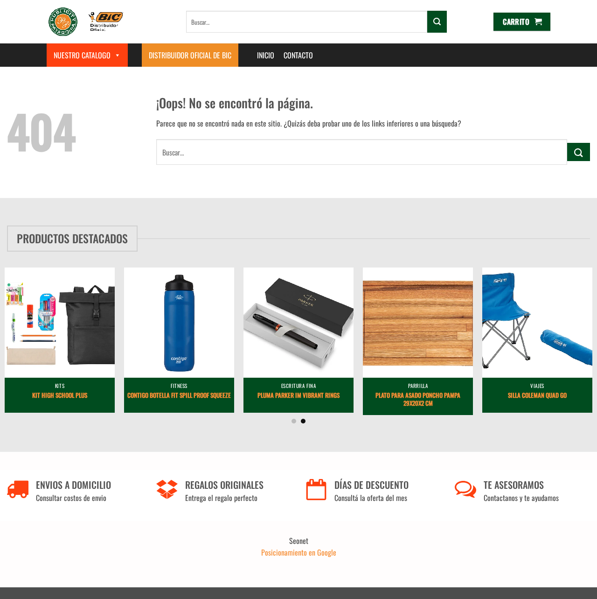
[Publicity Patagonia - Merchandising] (86, 22)
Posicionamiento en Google (298, 552)
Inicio (265, 55)
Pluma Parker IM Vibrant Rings (298, 396)
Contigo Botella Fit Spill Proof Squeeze (179, 396)
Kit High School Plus (59, 396)
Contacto (298, 55)
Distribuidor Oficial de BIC (190, 55)
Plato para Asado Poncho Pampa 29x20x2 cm (417, 400)
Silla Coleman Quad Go (537, 396)
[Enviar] (437, 21)
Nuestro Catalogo (82, 55)
